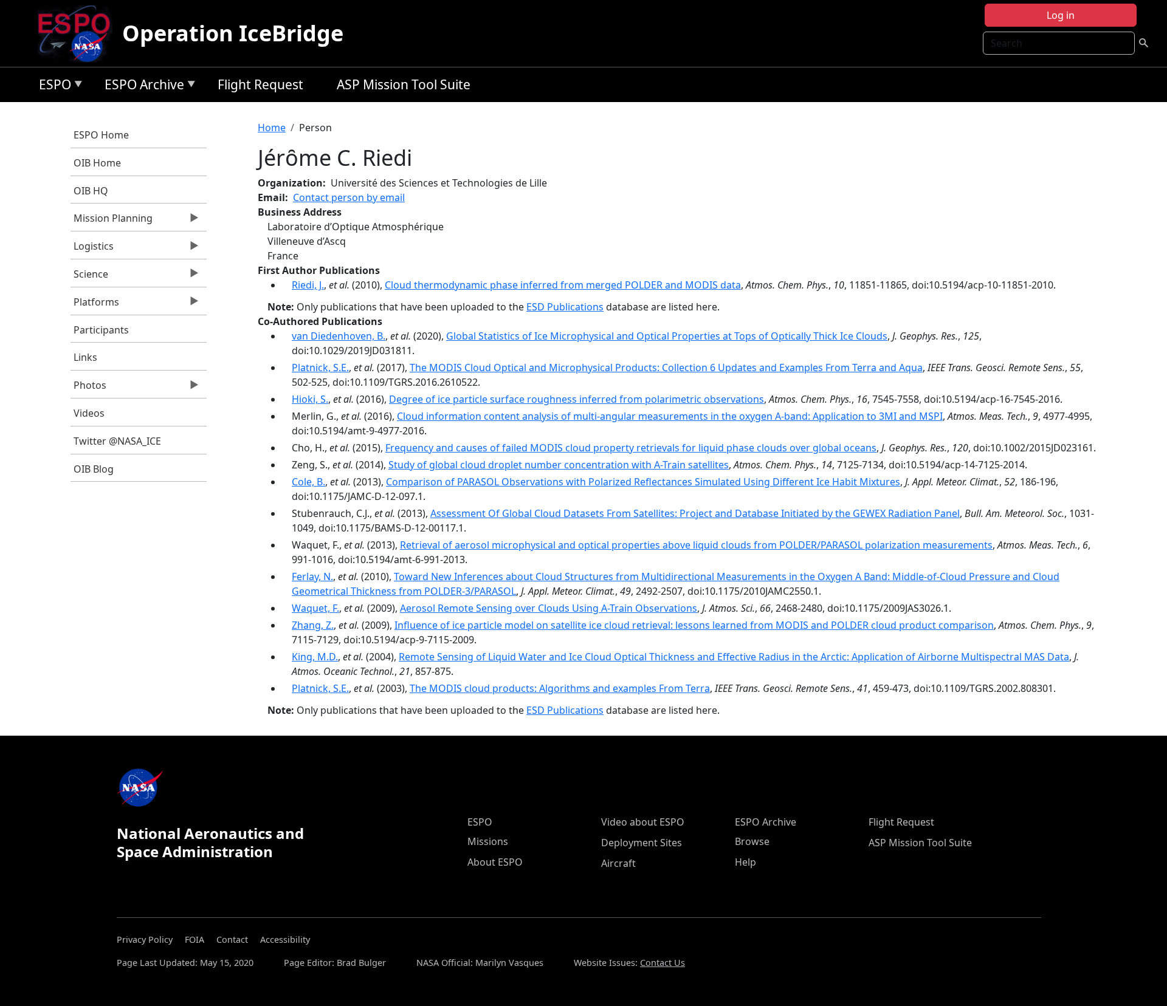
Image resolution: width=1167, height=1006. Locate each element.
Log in (1061, 15)
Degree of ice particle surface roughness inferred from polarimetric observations (576, 399)
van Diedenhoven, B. (338, 336)
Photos (88, 388)
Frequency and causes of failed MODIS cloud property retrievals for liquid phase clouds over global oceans (630, 447)
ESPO (52, 86)
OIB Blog (94, 469)
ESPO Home (101, 135)
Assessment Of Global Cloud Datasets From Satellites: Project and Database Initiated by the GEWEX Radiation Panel (695, 513)
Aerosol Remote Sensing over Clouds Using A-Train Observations (548, 608)
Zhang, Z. (313, 625)
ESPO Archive (141, 86)
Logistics (92, 249)
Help (745, 862)
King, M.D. (315, 656)
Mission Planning (112, 221)
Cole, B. (308, 481)
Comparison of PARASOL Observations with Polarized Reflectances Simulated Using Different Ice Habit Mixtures (643, 481)
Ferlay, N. (312, 576)
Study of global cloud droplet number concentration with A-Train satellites (558, 464)
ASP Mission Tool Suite (403, 84)
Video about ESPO (642, 822)
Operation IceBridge (232, 33)
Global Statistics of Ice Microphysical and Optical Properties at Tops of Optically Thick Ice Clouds (666, 336)
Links (85, 357)
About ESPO (495, 862)
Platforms (95, 305)
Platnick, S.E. (320, 367)
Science (89, 277)
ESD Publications (565, 306)
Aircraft (618, 863)
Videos (89, 413)
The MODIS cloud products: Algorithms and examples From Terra (560, 688)
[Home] (78, 33)
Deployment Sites (641, 842)
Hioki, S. (310, 399)
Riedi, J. (308, 285)
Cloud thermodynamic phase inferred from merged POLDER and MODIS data (563, 285)
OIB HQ (91, 190)
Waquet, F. (315, 608)
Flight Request (260, 84)
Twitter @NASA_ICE (117, 441)
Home (272, 127)
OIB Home (97, 162)
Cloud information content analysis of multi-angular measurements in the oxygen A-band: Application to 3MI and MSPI (670, 416)
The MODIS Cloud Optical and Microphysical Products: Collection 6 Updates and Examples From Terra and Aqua (666, 367)
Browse (752, 841)
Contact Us (662, 962)
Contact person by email (349, 197)
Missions (487, 841)
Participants (101, 330)
